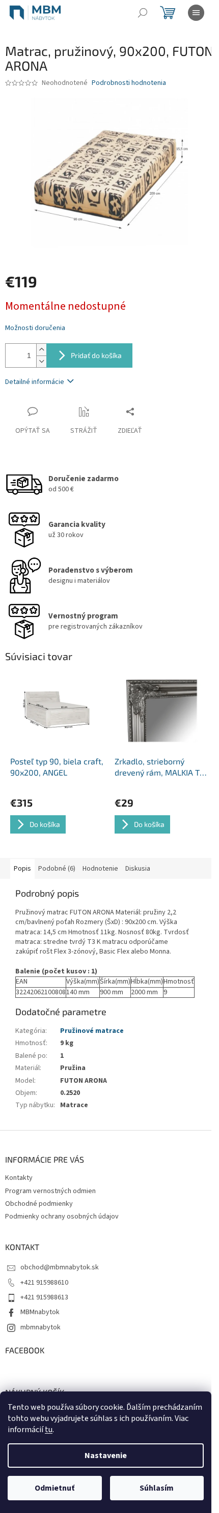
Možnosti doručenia (35, 328)
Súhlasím (157, 1488)
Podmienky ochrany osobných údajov (62, 1216)
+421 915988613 (44, 1297)
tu (48, 1429)
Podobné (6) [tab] (56, 869)
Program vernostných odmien (50, 1191)
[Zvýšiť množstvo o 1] (41, 349)
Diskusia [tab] (137, 869)
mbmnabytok (40, 1327)
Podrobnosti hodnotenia (129, 83)
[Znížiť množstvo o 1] (41, 361)
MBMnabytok (40, 1312)
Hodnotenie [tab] (100, 869)
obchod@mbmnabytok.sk (59, 1267)
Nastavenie (106, 1455)
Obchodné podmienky (39, 1204)
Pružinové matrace (92, 1031)
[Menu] (196, 13)
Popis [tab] (22, 869)
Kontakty (19, 1178)
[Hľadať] (142, 13)
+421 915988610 (44, 1283)
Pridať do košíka (96, 355)
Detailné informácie (34, 382)
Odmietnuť (54, 1488)
